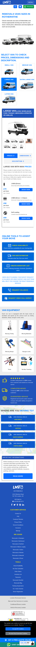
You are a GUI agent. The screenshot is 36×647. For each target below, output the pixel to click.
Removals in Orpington (18, 538)
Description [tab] (17, 161)
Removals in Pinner (18, 558)
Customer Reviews (18, 519)
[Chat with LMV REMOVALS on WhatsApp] (9, 644)
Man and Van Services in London (18, 601)
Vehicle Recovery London (18, 607)
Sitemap (18, 530)
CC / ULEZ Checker (18, 588)
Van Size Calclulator (18, 568)
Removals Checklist (18, 580)
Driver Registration (18, 591)
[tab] (7, 141)
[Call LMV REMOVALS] (20, 6)
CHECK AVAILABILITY (18, 247)
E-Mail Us (18, 499)
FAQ (18, 516)
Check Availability (18, 565)
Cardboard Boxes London (18, 604)
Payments (18, 577)
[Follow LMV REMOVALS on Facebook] (11, 505)
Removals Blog (18, 583)
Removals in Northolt (18, 544)
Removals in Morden (18, 552)
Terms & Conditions (18, 525)
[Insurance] (18, 620)
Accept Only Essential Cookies (18, 633)
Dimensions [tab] (25, 155)
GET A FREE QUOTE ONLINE (19, 640)
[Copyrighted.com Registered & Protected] (18, 614)
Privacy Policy (27, 625)
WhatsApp (30, 6)
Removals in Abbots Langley (18, 546)
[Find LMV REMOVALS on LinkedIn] (23, 505)
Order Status (18, 571)
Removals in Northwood (18, 541)
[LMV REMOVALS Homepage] (7, 2)
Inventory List (18, 574)
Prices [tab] (10, 155)
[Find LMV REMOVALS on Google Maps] (17, 505)
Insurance (18, 528)
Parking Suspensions (18, 585)
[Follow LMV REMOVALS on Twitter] (15, 505)
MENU (30, 2)
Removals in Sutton (18, 549)
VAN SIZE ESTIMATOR (18, 257)
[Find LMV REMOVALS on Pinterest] (20, 505)
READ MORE (18, 476)
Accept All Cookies (18, 629)
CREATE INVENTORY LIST (18, 268)
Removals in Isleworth (18, 555)
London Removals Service (18, 598)
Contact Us (18, 513)
